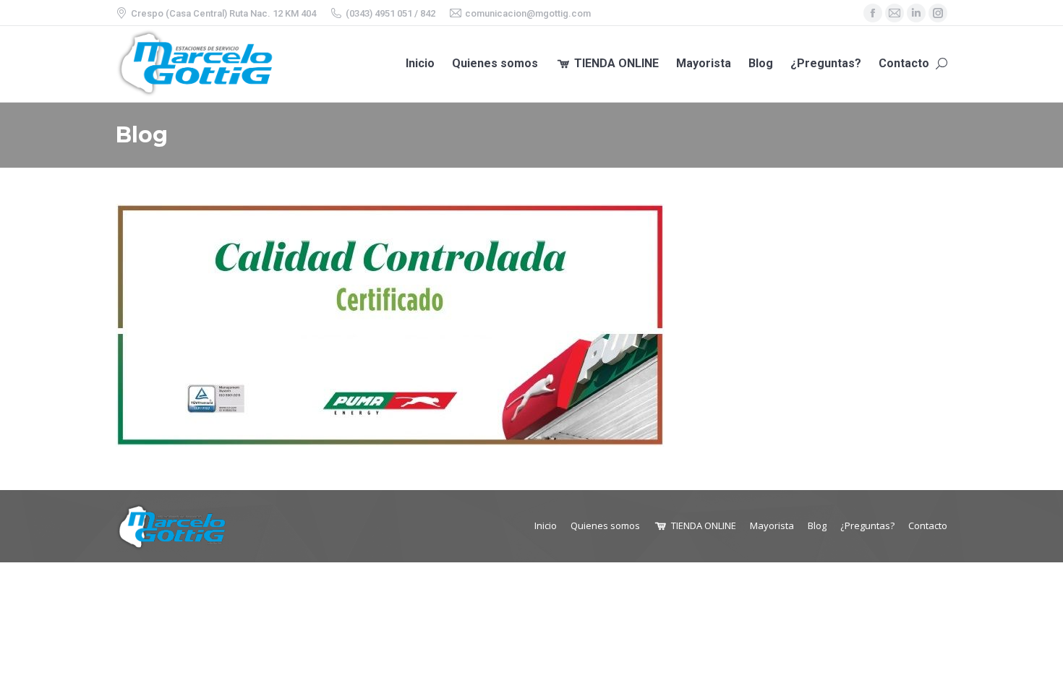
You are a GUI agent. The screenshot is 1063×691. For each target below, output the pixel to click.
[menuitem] (420, 64)
